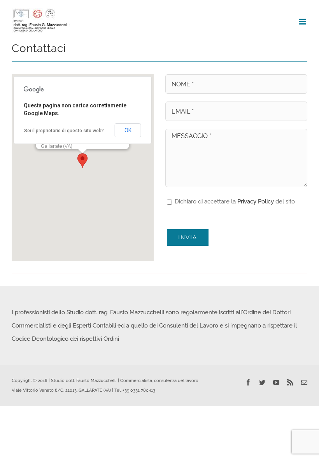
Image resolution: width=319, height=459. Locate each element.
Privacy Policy (255, 201)
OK (127, 130)
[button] (82, 160)
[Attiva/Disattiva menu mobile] (303, 22)
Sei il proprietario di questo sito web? (64, 130)
